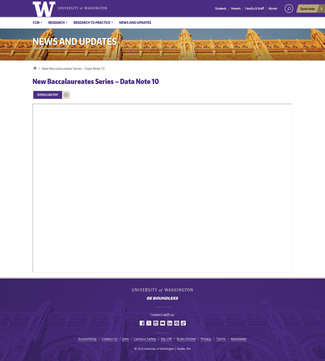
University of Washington (45, 8)
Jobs (125, 339)
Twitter (148, 323)
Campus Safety (145, 339)
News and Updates (135, 22)
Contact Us (110, 339)
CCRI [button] (36, 22)
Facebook (141, 323)
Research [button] (56, 22)
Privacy (206, 339)
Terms (221, 339)
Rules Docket (186, 339)
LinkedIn (169, 323)
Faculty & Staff (254, 8)
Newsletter (239, 339)
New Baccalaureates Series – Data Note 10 (96, 81)
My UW (166, 339)
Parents (236, 8)
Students (220, 8)
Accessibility (87, 339)
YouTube (162, 323)
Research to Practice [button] (92, 22)
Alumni (273, 8)
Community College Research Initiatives (35, 67)
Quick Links (307, 9)
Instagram (155, 323)
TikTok (183, 323)
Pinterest (176, 323)
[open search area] (289, 8)
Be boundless (162, 298)
